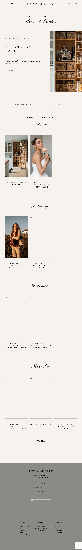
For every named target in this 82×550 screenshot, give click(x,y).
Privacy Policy (25, 535)
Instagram (58, 526)
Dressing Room (58, 101)
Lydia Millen (24, 526)
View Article (10, 70)
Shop (75, 4)
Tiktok (59, 533)
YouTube (59, 528)
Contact (22, 530)
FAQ (21, 528)
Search (67, 4)
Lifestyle (59, 104)
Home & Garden (23, 104)
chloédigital (45, 542)
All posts (23, 101)
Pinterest (59, 530)
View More (41, 441)
